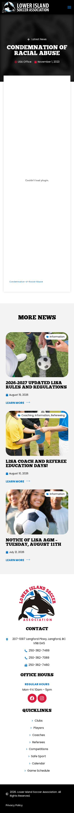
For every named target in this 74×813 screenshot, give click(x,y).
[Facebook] (32, 698)
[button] (69, 7)
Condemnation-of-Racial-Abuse (26, 281)
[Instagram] (42, 698)
